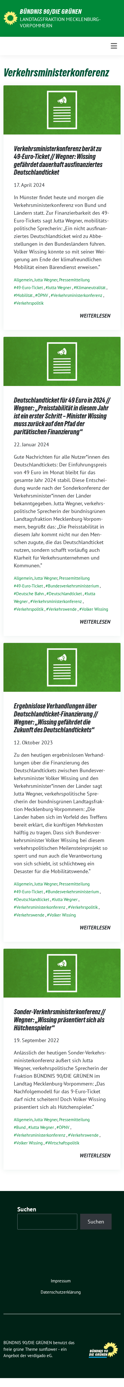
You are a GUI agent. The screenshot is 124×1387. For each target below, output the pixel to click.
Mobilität (24, 295)
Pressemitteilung (74, 280)
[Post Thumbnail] (62, 109)
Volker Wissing (95, 609)
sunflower (48, 1349)
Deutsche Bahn (30, 593)
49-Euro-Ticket (29, 287)
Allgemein (23, 280)
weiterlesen (95, 315)
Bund (21, 1127)
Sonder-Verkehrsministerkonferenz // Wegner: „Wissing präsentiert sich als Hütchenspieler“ (59, 1019)
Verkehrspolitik (30, 303)
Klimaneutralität (91, 287)
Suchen (26, 1209)
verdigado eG (39, 1355)
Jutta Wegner (45, 280)
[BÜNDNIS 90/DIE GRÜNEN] (10, 17)
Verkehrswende (62, 609)
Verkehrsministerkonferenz (77, 295)
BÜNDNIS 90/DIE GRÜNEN (51, 11)
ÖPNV (42, 295)
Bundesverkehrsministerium (73, 586)
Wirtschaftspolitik (63, 1143)
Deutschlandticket (65, 593)
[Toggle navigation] (114, 46)
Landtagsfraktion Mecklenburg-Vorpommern (60, 22)
